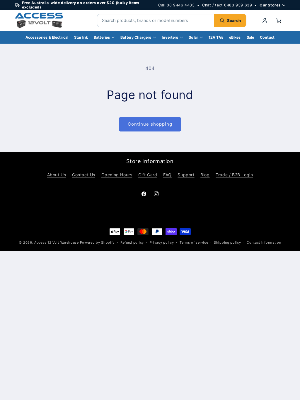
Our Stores (270, 5)
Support (186, 174)
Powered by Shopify (97, 242)
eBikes (235, 37)
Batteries (102, 37)
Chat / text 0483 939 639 (227, 5)
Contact (267, 37)
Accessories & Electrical (46, 37)
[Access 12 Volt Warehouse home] (50, 20)
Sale (250, 37)
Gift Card (147, 174)
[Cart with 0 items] (278, 20)
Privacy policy (162, 242)
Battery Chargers (135, 37)
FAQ (167, 174)
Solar (193, 37)
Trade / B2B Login (234, 174)
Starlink (81, 37)
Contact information (264, 242)
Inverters (170, 37)
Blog (204, 174)
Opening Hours (116, 174)
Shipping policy (227, 242)
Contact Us (83, 174)
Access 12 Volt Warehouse (56, 242)
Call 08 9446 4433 (176, 5)
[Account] (264, 20)
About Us (56, 174)
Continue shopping (150, 124)
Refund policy (132, 242)
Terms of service (194, 242)
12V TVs (216, 37)
